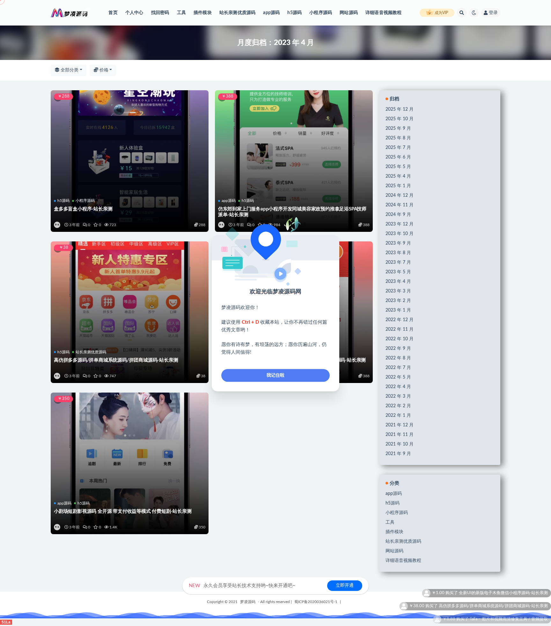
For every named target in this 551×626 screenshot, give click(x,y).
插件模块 (203, 13)
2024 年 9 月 (398, 214)
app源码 (271, 13)
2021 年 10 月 (400, 444)
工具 (181, 13)
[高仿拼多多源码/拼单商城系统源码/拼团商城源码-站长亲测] (130, 294)
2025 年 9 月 (398, 128)
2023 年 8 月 (398, 253)
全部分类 (68, 70)
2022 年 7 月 (398, 367)
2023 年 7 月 (398, 262)
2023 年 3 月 (398, 291)
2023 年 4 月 (398, 281)
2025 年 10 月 (400, 119)
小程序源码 (320, 13)
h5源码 (294, 13)
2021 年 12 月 (400, 425)
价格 (103, 70)
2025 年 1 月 (398, 186)
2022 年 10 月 (400, 339)
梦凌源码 (247, 602)
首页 (112, 13)
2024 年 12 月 (400, 195)
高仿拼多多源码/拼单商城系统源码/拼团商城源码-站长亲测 (116, 360)
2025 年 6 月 (398, 157)
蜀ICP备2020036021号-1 (315, 602)
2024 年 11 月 (400, 205)
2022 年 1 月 (398, 415)
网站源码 (349, 13)
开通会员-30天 (534, 606)
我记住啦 (275, 375)
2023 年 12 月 (400, 224)
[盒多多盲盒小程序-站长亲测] (130, 142)
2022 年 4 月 (398, 387)
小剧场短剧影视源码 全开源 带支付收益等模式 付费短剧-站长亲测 (123, 511)
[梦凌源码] (57, 225)
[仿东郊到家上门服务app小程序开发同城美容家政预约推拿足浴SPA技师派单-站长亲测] (294, 142)
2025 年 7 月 (398, 147)
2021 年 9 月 (398, 454)
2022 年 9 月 (398, 348)
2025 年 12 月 (400, 109)
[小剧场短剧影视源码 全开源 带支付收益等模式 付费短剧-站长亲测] (130, 445)
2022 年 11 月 (400, 329)
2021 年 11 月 (400, 434)
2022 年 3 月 (398, 396)
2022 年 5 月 (398, 377)
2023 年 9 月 (398, 243)
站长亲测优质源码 (237, 13)
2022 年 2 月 (398, 406)
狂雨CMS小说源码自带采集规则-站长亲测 (509, 619)
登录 (493, 13)
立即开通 (345, 585)
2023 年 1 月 (398, 310)
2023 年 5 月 (398, 272)
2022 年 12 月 (400, 320)
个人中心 (134, 13)
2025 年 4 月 (398, 176)
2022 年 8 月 (398, 358)
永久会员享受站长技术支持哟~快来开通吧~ (242, 585)
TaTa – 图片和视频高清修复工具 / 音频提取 (509, 593)
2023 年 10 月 (400, 234)
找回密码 (160, 13)
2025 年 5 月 (398, 167)
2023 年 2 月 (398, 300)
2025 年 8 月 (398, 138)
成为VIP (441, 13)
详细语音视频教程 (383, 13)
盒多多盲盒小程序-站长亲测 (83, 209)
